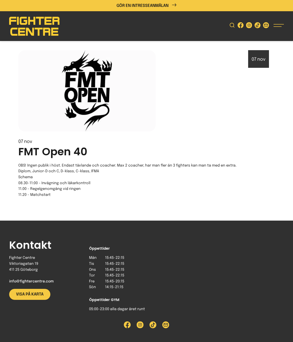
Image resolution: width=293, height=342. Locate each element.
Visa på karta (29, 294)
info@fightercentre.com (31, 281)
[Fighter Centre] (34, 26)
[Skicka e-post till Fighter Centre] (266, 26)
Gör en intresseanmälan (142, 6)
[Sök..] (232, 26)
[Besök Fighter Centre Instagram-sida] (249, 26)
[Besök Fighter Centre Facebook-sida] (241, 26)
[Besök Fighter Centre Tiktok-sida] (257, 26)
